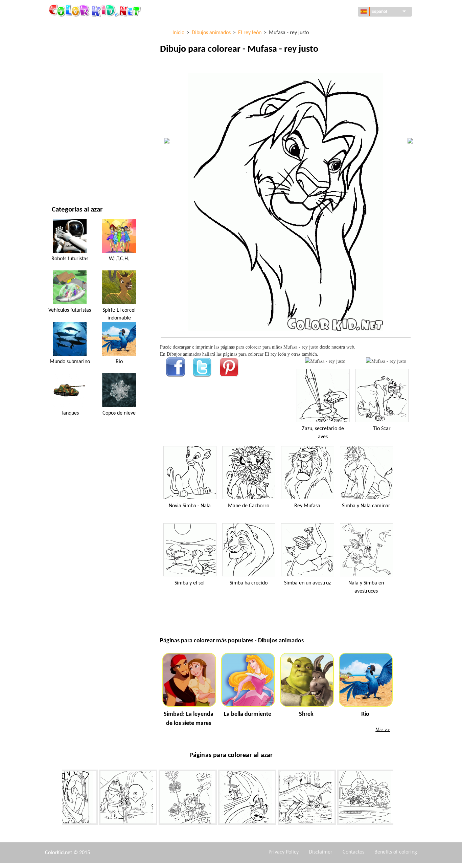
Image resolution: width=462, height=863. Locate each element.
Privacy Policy (284, 852)
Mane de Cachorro (248, 506)
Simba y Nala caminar (366, 506)
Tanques (70, 413)
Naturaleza (64, 179)
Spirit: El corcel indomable (119, 314)
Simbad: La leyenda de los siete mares (188, 719)
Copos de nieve (119, 413)
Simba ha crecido (249, 583)
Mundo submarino (70, 361)
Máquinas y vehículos (76, 26)
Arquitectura (67, 54)
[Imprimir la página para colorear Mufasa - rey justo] (325, 360)
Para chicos (64, 124)
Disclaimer (320, 852)
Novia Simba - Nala (190, 506)
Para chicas (64, 96)
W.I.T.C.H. (119, 259)
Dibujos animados (72, 82)
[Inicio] (95, 10)
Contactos (353, 852)
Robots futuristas (69, 259)
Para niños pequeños (75, 137)
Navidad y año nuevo (75, 151)
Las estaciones (68, 110)
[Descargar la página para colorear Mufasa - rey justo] (386, 360)
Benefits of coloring (395, 852)
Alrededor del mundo (76, 40)
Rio (119, 361)
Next (398, 798)
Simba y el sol (190, 583)
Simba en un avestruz (307, 583)
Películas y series (71, 165)
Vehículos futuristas (69, 310)
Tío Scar (382, 429)
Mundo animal (68, 68)
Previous (56, 798)
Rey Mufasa (307, 506)
